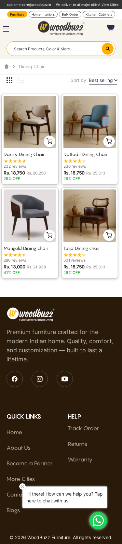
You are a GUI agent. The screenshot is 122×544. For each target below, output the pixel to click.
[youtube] (65, 379)
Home (14, 432)
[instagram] (40, 379)
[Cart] (110, 27)
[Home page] (6, 66)
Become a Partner (30, 463)
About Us (19, 448)
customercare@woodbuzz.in (29, 4)
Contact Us (21, 494)
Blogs (13, 510)
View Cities (110, 4)
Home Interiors (43, 14)
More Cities (21, 479)
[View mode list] (21, 80)
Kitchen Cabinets (99, 14)
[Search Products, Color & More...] (108, 49)
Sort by (78, 80)
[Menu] (6, 29)
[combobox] (61, 48)
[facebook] (15, 379)
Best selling (101, 80)
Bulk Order (70, 14)
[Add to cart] (49, 141)
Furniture (17, 14)
